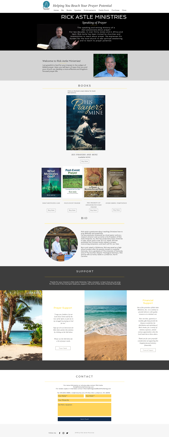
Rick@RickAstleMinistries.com (83, 387)
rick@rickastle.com (77, 393)
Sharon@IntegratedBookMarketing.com (97, 388)
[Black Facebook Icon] (59, 433)
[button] (72, 210)
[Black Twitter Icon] (67, 433)
